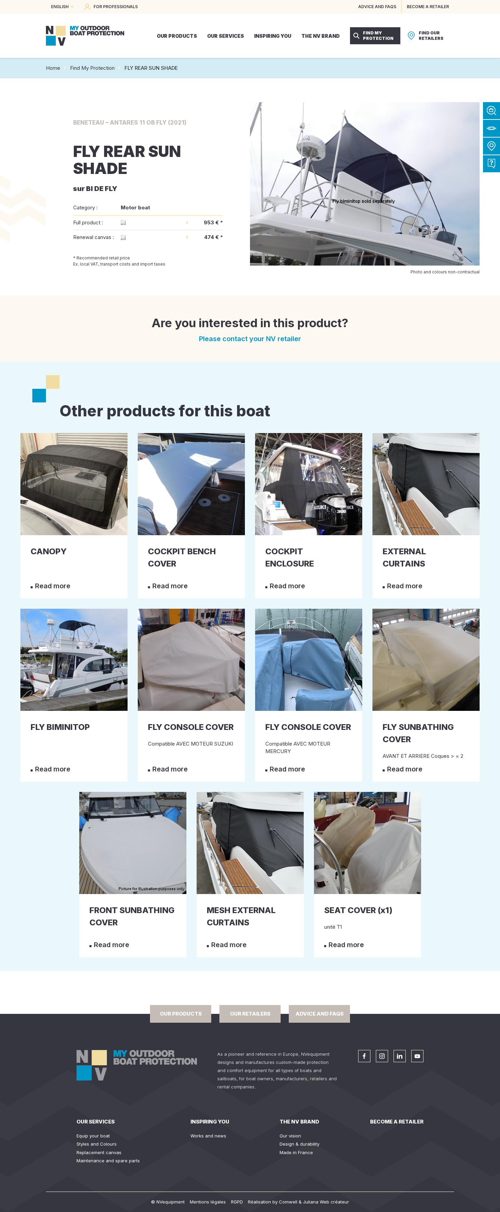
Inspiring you (209, 1121)
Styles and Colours (97, 1144)
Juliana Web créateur (326, 1202)
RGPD (237, 1202)
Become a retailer (396, 1121)
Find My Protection (92, 68)
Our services (96, 1121)
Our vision (290, 1135)
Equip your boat (93, 1135)
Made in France (296, 1152)
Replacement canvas (99, 1152)
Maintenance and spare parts (108, 1160)
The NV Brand (299, 1121)
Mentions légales (208, 1202)
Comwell (288, 1202)
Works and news (208, 1135)
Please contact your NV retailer (250, 338)
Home (53, 68)
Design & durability (299, 1144)
